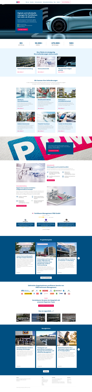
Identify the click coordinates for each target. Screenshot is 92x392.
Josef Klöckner (25, 221)
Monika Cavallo (66, 221)
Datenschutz (69, 379)
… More (30, 225)
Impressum (69, 378)
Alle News (46, 371)
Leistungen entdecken (23, 29)
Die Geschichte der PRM (53, 150)
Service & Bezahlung (65, 2)
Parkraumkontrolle (51, 180)
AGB (68, 380)
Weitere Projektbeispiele (46, 277)
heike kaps (46, 221)
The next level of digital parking (57, 378)
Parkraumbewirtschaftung (21, 205)
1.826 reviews (50, 217)
